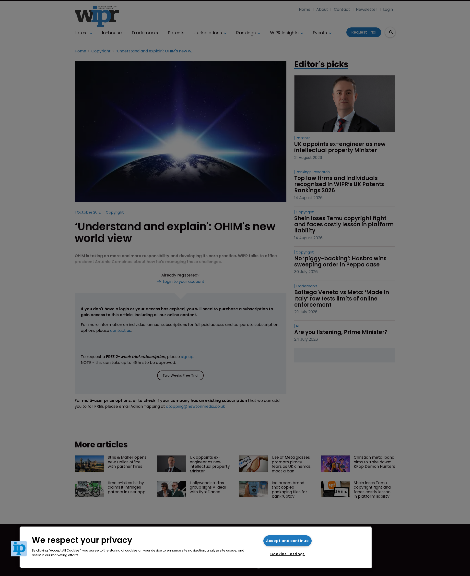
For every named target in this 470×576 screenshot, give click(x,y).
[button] (19, 548)
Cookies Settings (287, 554)
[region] (196, 547)
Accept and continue (287, 540)
